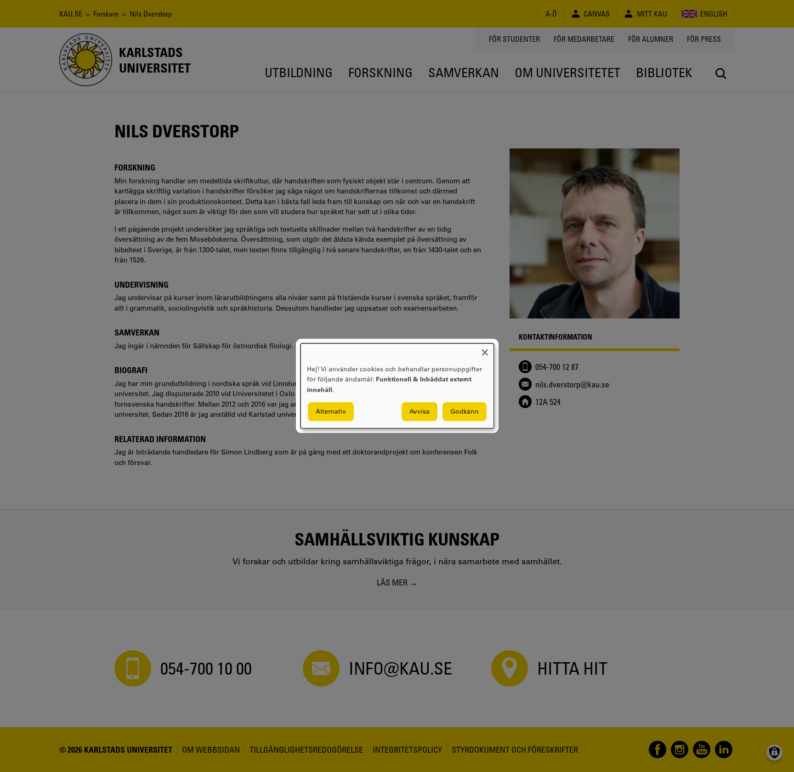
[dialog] (397, 385)
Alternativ (331, 412)
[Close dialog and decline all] (485, 349)
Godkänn (464, 412)
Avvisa (419, 412)
